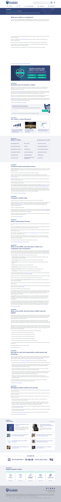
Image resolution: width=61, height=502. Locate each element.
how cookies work (20, 216)
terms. (38, 113)
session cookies (20, 91)
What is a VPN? (26, 143)
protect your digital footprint (26, 360)
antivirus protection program (34, 232)
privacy (34, 113)
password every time (19, 203)
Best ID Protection (31, 77)
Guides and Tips (11, 480)
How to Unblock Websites (28, 152)
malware (29, 211)
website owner (47, 209)
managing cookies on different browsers (23, 63)
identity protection (16, 223)
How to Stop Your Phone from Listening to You (29, 158)
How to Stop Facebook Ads (15, 146)
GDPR (19, 306)
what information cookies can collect (23, 241)
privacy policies (30, 272)
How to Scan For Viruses (42, 143)
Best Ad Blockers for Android (16, 149)
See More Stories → (52, 421)
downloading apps (17, 406)
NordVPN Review (27, 149)
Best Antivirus (41, 75)
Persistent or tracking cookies (15, 98)
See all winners (41, 77)
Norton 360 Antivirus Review (42, 146)
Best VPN (26, 146)
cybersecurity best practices (21, 414)
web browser (24, 39)
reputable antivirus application (23, 412)
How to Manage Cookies (15, 143)
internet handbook (23, 285)
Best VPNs (31, 75)
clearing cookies (19, 382)
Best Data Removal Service (42, 152)
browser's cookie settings (21, 362)
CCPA (41, 315)
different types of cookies (22, 102)
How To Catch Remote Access (43, 149)
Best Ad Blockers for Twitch (15, 152)
